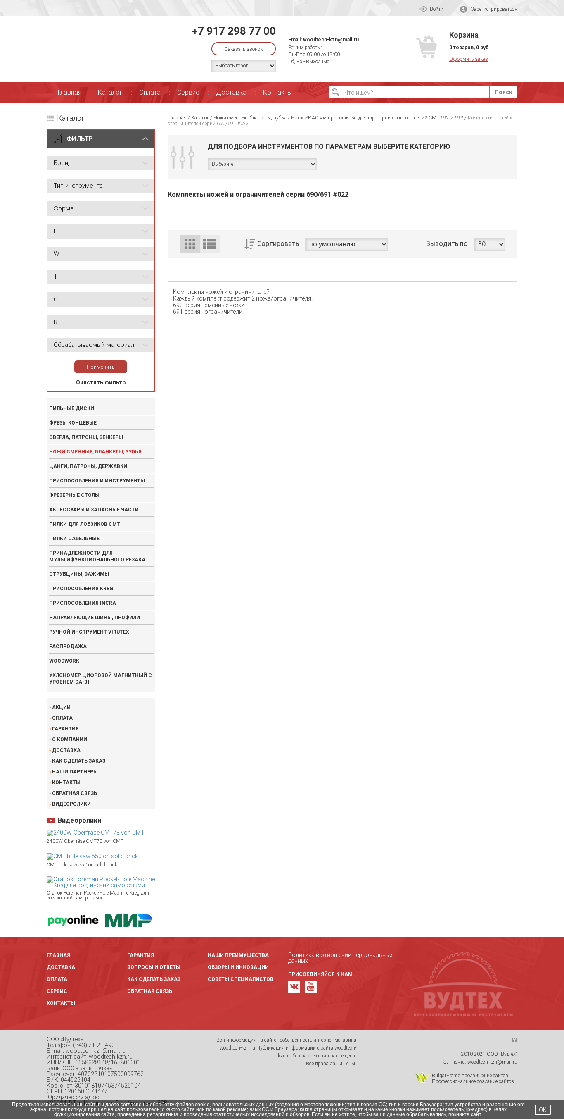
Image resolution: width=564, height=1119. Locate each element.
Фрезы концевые (73, 423)
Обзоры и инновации (238, 967)
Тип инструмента (78, 185)
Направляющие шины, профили (94, 617)
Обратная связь (74, 793)
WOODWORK (64, 661)
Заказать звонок (244, 49)
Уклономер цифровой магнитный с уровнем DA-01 (100, 679)
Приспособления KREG (81, 589)
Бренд (62, 163)
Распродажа (68, 646)
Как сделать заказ (78, 761)
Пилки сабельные (74, 539)
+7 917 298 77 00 (234, 31)
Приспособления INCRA (82, 603)
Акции (61, 707)
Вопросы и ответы (153, 967)
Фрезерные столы (74, 495)
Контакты (277, 92)
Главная (69, 92)
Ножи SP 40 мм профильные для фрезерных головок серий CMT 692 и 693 (377, 118)
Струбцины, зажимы (79, 574)
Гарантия (65, 728)
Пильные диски (71, 408)
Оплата (150, 92)
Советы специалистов (240, 979)
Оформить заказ (468, 59)
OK (543, 1110)
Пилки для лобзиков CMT (84, 524)
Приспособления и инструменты (97, 481)
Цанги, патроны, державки (88, 466)
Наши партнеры (75, 771)
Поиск (503, 92)
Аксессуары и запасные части (94, 510)
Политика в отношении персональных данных (340, 958)
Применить (101, 367)
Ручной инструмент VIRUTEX (89, 632)
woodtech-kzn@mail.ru (331, 40)
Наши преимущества (238, 955)
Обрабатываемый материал (94, 344)
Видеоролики (71, 804)
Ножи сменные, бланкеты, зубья (95, 452)
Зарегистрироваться (494, 9)
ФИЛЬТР (79, 139)
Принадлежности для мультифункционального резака (97, 556)
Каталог (110, 92)
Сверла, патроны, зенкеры (86, 437)
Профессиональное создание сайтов (473, 1081)
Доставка (231, 92)
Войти (436, 9)
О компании (69, 739)
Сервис (188, 92)
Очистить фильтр (101, 382)
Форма (63, 208)
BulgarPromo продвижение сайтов (470, 1075)
